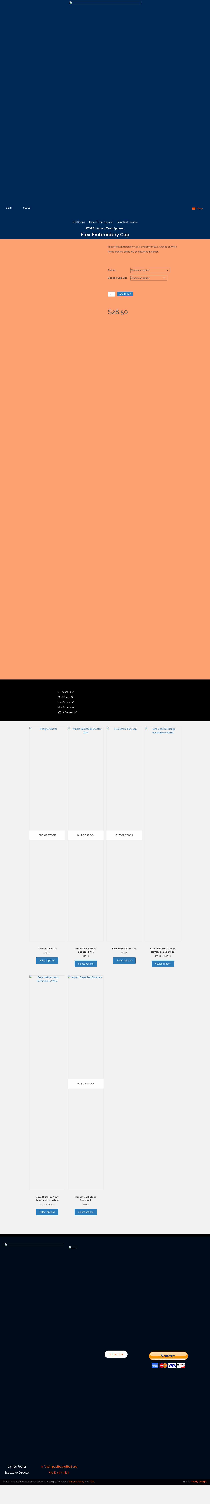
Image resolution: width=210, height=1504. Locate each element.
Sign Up (27, 208)
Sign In (9, 208)
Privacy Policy (76, 1481)
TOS (91, 1481)
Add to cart (125, 294)
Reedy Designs (199, 1481)
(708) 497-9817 (59, 1472)
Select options (47, 960)
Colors (112, 270)
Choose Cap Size (117, 278)
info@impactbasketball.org (59, 1466)
